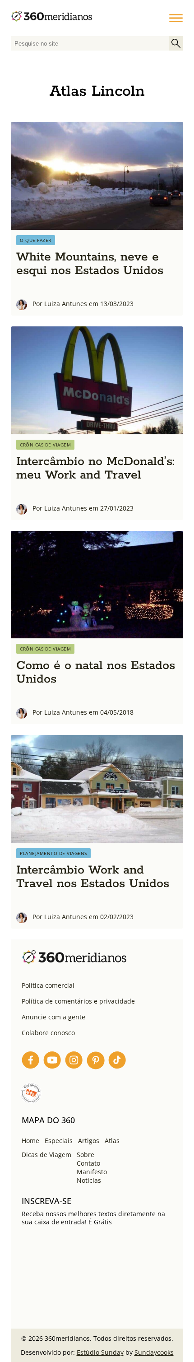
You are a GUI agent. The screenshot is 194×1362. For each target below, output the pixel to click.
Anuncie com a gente (53, 1017)
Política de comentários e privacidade (78, 1001)
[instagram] (74, 1061)
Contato (88, 1163)
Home (30, 1140)
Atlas (112, 1140)
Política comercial (48, 985)
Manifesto (92, 1171)
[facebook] (31, 1061)
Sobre (85, 1154)
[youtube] (52, 1061)
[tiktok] (117, 1061)
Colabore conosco (48, 1032)
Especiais (59, 1140)
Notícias (89, 1180)
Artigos (88, 1140)
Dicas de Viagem (46, 1154)
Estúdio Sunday (100, 1352)
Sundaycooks (154, 1352)
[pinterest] (96, 1061)
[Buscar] (176, 43)
